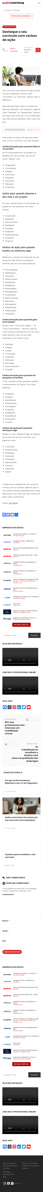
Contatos (6, 1168)
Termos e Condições (30, 1163)
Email (5, 931)
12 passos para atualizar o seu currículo (20, 855)
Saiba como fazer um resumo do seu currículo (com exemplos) (21, 818)
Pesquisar (34, 635)
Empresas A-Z (8, 1174)
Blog (4, 1177)
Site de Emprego (9, 1163)
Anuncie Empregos (10, 1165)
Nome (5, 921)
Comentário (8, 894)
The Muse (12, 503)
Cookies (25, 1168)
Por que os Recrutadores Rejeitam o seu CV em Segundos (21, 781)
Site (4, 941)
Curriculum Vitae (9, 27)
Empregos (7, 1172)
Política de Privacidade (30, 1165)
